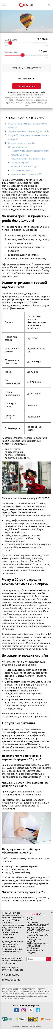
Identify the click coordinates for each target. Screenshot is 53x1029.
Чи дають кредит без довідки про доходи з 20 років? (28, 160)
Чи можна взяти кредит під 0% (26, 174)
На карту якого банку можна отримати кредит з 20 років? (30, 152)
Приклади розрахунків (33, 92)
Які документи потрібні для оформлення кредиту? (24, 168)
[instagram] (23, 1010)
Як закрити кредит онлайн (21, 143)
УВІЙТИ (49, 4)
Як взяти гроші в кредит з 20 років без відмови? (27, 125)
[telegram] (38, 1010)
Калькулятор (14, 92)
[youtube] (31, 1010)
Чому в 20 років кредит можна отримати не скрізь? (28, 137)
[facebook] (16, 1010)
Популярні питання (18, 147)
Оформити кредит (27, 86)
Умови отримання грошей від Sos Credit (28, 131)
